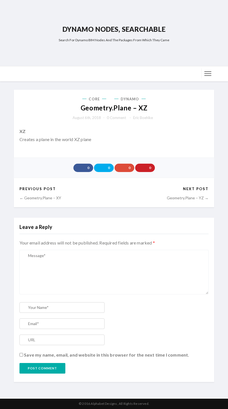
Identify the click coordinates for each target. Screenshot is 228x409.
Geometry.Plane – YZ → (188, 197)
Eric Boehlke (143, 117)
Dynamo (130, 99)
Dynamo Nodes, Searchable (114, 29)
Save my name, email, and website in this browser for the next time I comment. (106, 354)
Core (94, 99)
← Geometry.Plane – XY (40, 197)
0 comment (116, 117)
